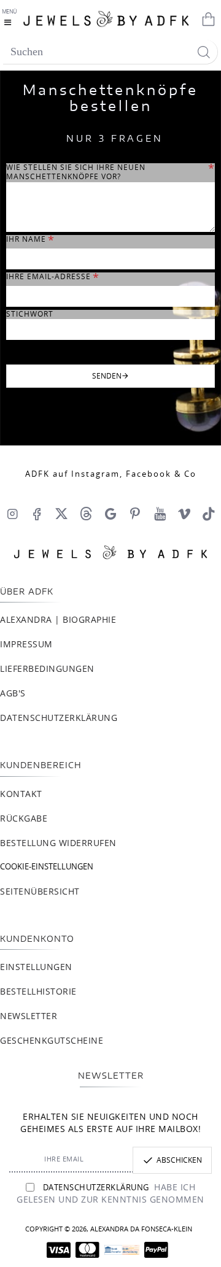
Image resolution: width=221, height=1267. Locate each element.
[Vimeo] (184, 513)
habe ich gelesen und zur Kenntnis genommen (110, 1194)
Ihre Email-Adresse (48, 276)
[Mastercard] (87, 1250)
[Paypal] (156, 1250)
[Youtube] (159, 513)
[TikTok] (209, 513)
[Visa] (59, 1250)
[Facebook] (37, 513)
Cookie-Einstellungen (46, 867)
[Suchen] (203, 52)
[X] (61, 513)
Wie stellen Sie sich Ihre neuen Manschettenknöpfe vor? (75, 172)
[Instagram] (12, 513)
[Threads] (86, 513)
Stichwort (29, 314)
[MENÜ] (10, 18)
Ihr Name (26, 239)
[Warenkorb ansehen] (205, 18)
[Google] (110, 513)
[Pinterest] (135, 513)
